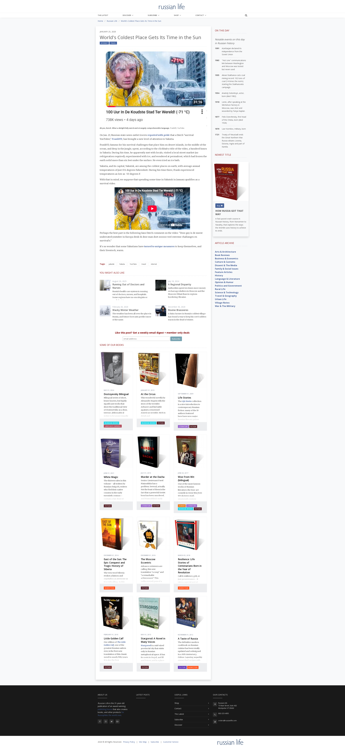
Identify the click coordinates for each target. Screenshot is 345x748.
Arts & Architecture (225, 251)
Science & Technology (226, 292)
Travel (113, 43)
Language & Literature (227, 278)
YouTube (133, 264)
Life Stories (184, 397)
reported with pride (159, 135)
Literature (183, 426)
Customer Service (170, 742)
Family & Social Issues (226, 268)
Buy (219, 205)
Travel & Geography (226, 295)
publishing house (105, 709)
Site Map (143, 742)
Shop (176, 15)
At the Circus (148, 394)
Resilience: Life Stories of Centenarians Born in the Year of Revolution (189, 566)
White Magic (111, 477)
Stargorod (146, 645)
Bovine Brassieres (178, 310)
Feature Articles (223, 272)
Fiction (161, 423)
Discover (127, 15)
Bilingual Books (111, 423)
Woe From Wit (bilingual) (186, 478)
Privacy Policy (129, 742)
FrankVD (117, 139)
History (219, 275)
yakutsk (111, 264)
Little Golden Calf (113, 638)
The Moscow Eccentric (148, 561)
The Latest (103, 15)
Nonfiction (109, 588)
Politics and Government (228, 285)
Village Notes (222, 302)
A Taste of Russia (188, 638)
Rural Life (220, 289)
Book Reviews (222, 255)
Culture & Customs (225, 261)
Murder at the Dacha (152, 476)
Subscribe (152, 15)
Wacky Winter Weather (125, 310)
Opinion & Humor (224, 282)
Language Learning (113, 426)
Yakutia (122, 264)
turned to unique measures (159, 246)
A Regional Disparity (179, 284)
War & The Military (225, 306)
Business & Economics (226, 258)
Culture (182, 667)
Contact (199, 15)
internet (154, 264)
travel (144, 264)
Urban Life (220, 299)
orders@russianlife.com (227, 720)
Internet (104, 43)
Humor (182, 506)
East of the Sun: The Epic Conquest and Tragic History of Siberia (115, 564)
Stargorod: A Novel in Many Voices (153, 640)
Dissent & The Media (226, 265)
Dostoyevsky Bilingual (116, 394)
